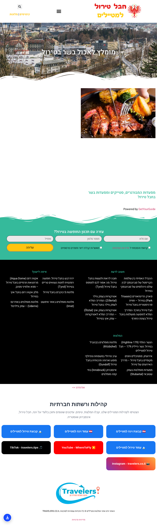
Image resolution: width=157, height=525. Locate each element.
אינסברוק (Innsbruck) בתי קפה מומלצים (102, 372)
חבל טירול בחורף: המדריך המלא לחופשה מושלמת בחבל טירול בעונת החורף (135, 314)
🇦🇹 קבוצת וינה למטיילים (131, 431)
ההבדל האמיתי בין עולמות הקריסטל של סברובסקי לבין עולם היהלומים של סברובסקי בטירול (136, 284)
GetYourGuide (146, 209)
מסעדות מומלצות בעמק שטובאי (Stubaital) (139, 372)
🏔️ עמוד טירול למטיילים (131, 447)
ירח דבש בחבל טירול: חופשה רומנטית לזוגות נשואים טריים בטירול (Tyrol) (58, 282)
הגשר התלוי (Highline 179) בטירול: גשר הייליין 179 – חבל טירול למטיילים (135, 346)
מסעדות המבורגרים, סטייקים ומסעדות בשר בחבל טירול (121, 195)
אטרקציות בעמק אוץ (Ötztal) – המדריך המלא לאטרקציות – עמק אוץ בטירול (100, 314)
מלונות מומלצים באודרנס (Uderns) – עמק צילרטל (24, 304)
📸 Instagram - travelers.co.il (131, 463)
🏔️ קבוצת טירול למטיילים (26, 431)
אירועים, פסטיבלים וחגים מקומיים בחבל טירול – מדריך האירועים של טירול (136, 360)
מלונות (14, 14)
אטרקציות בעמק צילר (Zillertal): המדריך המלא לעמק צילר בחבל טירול (103, 300)
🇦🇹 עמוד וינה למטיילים (78, 431)
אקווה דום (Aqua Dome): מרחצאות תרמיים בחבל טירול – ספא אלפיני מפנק (22, 282)
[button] (59, 11)
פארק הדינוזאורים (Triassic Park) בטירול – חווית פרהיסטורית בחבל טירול (136, 300)
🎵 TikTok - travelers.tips (26, 447)
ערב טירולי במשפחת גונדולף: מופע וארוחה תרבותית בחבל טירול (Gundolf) (101, 360)
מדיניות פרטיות (78, 519)
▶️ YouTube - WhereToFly (78, 447)
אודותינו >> (78, 387)
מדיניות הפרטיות (120, 248)
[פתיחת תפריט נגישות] (7, 517)
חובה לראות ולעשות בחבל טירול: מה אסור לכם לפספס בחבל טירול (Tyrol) (101, 282)
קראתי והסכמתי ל (130, 248)
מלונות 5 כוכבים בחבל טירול (58, 292)
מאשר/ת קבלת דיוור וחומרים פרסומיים (80, 248)
